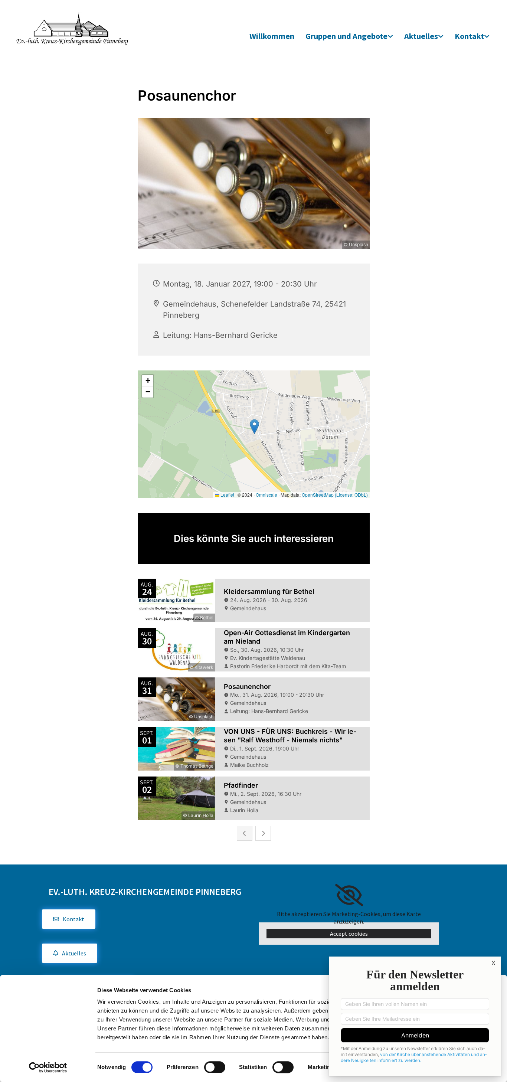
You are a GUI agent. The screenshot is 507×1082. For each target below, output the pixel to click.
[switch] (214, 1067)
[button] (68, 919)
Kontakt (469, 36)
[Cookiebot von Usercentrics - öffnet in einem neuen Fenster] (48, 1067)
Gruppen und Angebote (346, 36)
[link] (349, 36)
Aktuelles (421, 36)
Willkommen (271, 36)
